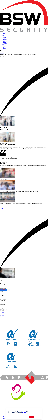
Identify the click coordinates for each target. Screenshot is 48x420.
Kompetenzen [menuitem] (3, 40)
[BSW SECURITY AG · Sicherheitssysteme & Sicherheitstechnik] (24, 31)
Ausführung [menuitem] (4, 42)
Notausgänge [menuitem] (4, 37)
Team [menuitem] (4, 47)
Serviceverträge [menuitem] (5, 43)
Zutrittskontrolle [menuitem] (5, 39)
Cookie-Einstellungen (25, 416)
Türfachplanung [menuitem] (5, 41)
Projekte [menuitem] (3, 44)
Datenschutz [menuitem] (3, 418)
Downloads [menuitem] (3, 34)
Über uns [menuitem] (3, 45)
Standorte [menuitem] (4, 48)
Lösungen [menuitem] (3, 35)
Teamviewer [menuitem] (3, 33)
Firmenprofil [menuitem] (4, 46)
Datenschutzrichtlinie (24, 412)
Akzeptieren (31, 416)
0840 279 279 (2, 53)
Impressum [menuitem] (3, 417)
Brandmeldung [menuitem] (5, 36)
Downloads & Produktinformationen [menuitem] (6, 415)
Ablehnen (37, 416)
